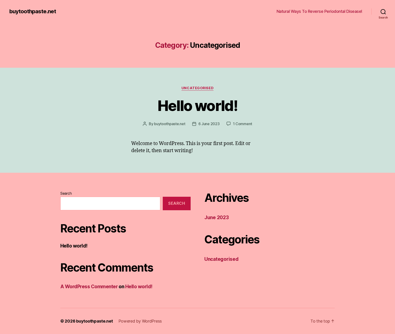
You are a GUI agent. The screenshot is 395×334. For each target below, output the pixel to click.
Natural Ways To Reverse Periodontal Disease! (319, 11)
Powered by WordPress (140, 321)
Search (66, 193)
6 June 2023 (209, 123)
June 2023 (216, 217)
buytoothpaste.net (32, 11)
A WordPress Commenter (89, 286)
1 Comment (242, 123)
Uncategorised (197, 88)
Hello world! (197, 105)
